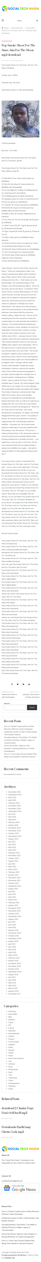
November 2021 (14, 880)
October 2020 (13, 914)
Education (12, 1031)
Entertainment (7, 41)
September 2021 (14, 886)
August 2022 (13, 861)
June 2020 (12, 925)
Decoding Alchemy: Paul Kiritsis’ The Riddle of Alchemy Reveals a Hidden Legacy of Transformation (20, 740)
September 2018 (14, 972)
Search (7, 703)
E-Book (11, 1028)
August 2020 (13, 919)
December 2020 (14, 908)
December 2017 (14, 994)
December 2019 (14, 933)
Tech (10, 1075)
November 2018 (14, 966)
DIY (9, 1025)
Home (10, 1056)
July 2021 (11, 891)
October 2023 (13, 833)
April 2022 (12, 867)
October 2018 (13, 969)
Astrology (12, 1011)
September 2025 (14, 795)
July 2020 (11, 922)
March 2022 (12, 869)
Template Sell (9, 1258)
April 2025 (12, 800)
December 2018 (14, 963)
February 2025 (13, 803)
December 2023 (14, 828)
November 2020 (14, 911)
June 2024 (12, 817)
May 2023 (12, 847)
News (10, 1067)
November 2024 (14, 808)
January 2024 (13, 825)
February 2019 (13, 958)
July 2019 (11, 944)
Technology (12, 1078)
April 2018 (12, 986)
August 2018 (13, 974)
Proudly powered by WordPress (14, 1255)
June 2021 (12, 894)
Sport (10, 1072)
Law (10, 1061)
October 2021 (13, 883)
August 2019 (13, 941)
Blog (10, 1017)
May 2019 (12, 950)
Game (10, 1047)
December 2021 (14, 878)
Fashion (11, 1036)
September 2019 (14, 938)
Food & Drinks (13, 1042)
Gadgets (11, 1045)
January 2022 (13, 875)
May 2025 (12, 797)
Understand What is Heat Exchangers (9, 695)
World (10, 1089)
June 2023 (12, 844)
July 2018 (11, 977)
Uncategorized (13, 1083)
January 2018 (13, 991)
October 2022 (13, 858)
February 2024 (13, 822)
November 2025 (14, 792)
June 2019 (12, 947)
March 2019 (12, 955)
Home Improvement (16, 1058)
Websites (12, 1086)
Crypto (10, 1022)
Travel (10, 1080)
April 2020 (12, 927)
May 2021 (12, 897)
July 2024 (11, 814)
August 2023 (13, 839)
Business (11, 1020)
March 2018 (12, 988)
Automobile (12, 1014)
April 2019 (12, 952)
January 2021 (13, 905)
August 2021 (13, 889)
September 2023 (14, 836)
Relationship (13, 1069)
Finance (11, 1039)
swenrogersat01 (17, 60)
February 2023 (13, 853)
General (11, 1050)
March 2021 (12, 900)
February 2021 (13, 903)
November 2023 (14, 831)
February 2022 (13, 872)
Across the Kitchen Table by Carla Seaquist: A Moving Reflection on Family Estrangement (19, 748)
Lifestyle (11, 1064)
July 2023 (11, 842)
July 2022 (11, 864)
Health (10, 1053)
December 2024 (14, 806)
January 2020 (13, 930)
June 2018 (12, 980)
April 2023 (12, 850)
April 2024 (12, 820)
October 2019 (13, 936)
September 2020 (14, 916)
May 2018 (12, 983)
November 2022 (14, 855)
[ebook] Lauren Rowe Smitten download (31, 695)
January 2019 (13, 961)
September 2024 (14, 811)
